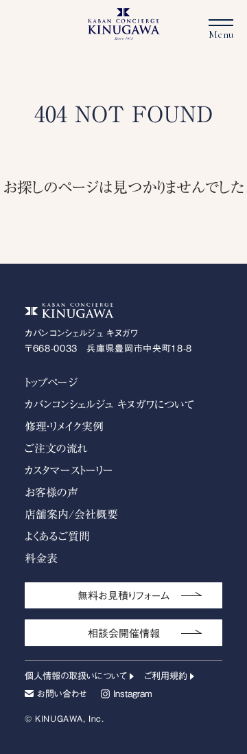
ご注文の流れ (56, 448)
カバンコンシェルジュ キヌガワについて (109, 404)
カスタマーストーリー (69, 470)
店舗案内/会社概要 (71, 514)
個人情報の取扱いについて (76, 676)
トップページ (51, 382)
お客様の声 (51, 492)
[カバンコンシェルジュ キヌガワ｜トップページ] (124, 33)
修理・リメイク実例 (64, 426)
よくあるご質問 (57, 536)
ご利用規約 (165, 676)
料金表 (41, 558)
